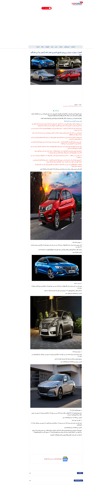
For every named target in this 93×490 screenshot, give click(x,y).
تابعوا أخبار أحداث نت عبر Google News (53, 459)
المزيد (30, 480)
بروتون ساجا (77, 242)
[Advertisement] (74, 25)
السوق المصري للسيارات (73, 114)
